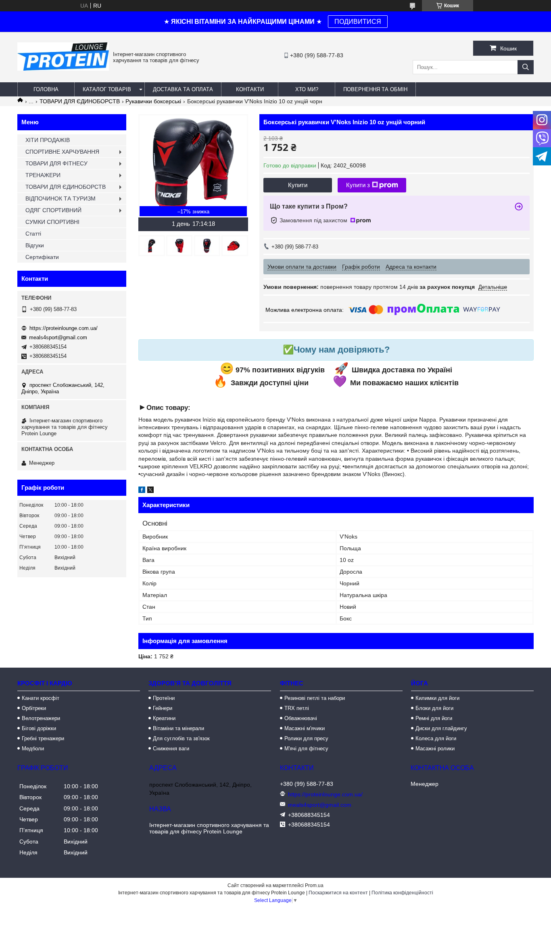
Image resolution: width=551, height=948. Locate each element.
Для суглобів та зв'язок (181, 738)
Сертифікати (42, 257)
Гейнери (162, 708)
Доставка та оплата (183, 89)
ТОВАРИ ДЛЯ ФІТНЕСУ (56, 163)
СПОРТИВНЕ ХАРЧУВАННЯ (62, 151)
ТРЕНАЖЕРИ (43, 175)
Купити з (358, 185)
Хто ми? (306, 89)
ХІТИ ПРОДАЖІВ (47, 140)
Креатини (164, 718)
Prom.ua (314, 885)
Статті (33, 233)
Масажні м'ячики (304, 728)
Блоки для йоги (434, 708)
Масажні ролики (435, 748)
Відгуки (34, 245)
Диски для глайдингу (441, 728)
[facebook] (141, 491)
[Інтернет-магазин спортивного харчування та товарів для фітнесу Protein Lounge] (63, 68)
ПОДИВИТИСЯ (357, 21)
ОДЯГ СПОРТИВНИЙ (53, 210)
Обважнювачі (300, 718)
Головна (45, 89)
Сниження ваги (171, 748)
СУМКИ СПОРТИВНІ (52, 222)
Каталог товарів (107, 89)
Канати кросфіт (40, 698)
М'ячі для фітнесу (306, 748)
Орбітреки (34, 708)
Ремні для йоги (433, 718)
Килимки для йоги (437, 698)
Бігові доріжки (39, 728)
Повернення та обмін (375, 89)
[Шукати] (526, 67)
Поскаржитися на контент (338, 893)
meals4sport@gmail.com (58, 337)
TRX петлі (296, 708)
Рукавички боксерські (153, 101)
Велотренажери (41, 718)
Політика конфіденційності (402, 893)
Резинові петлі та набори (314, 698)
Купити (297, 185)
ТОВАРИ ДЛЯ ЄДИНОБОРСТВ (80, 101)
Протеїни (164, 698)
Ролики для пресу (306, 738)
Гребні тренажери (43, 738)
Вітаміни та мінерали (178, 728)
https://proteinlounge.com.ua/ (63, 328)
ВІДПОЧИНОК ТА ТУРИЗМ (60, 198)
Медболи (33, 748)
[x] (150, 491)
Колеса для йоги (435, 738)
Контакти (250, 89)
